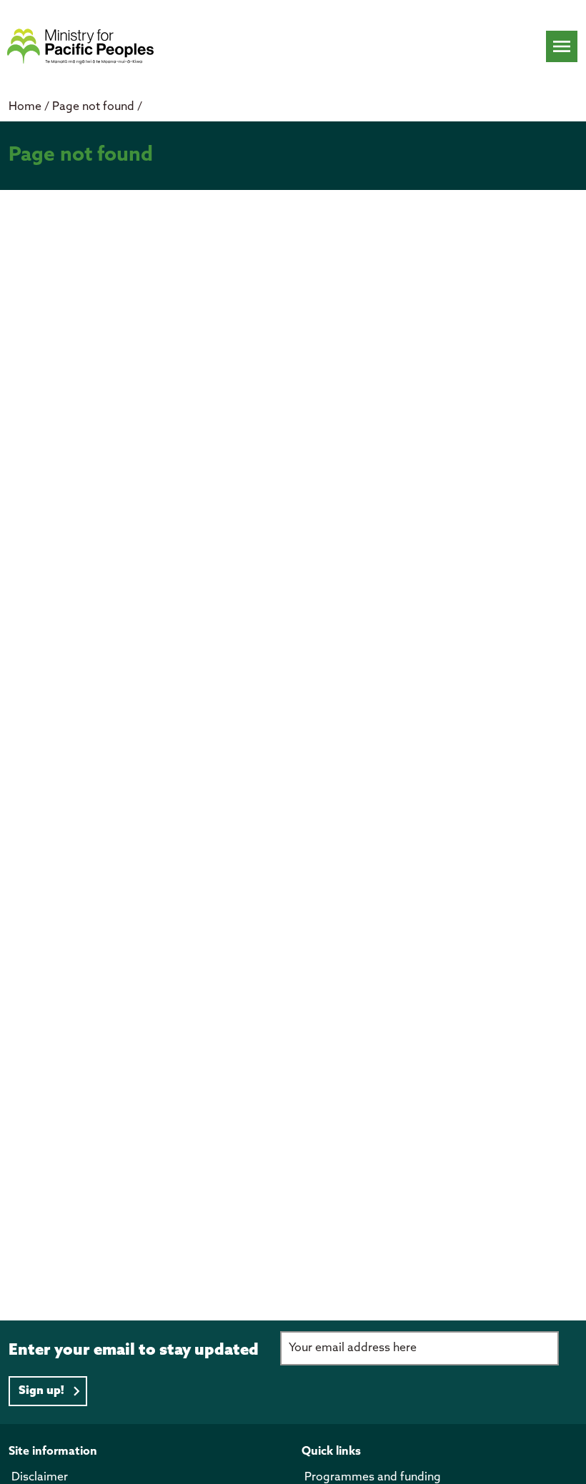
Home (25, 107)
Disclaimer (39, 1477)
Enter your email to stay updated (134, 1350)
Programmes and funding (372, 1477)
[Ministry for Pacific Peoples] (80, 46)
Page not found (94, 107)
